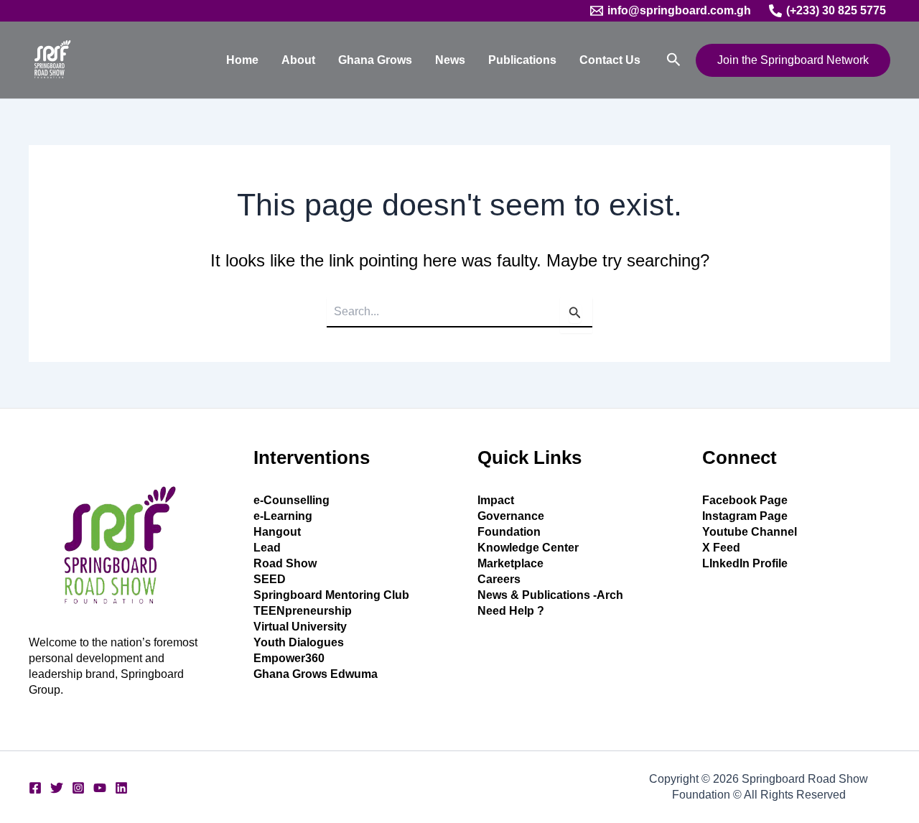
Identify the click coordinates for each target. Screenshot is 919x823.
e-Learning (282, 516)
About (298, 60)
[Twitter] (56, 787)
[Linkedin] (121, 787)
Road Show (285, 563)
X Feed (721, 547)
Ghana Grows (375, 60)
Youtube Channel (749, 532)
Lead (267, 547)
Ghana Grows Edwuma (315, 674)
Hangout (277, 532)
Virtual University (300, 626)
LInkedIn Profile (745, 563)
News (450, 60)
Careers (499, 579)
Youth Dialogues (298, 642)
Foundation (509, 532)
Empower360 (289, 658)
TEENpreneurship (302, 611)
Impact (495, 500)
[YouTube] (99, 787)
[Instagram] (78, 787)
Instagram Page (745, 516)
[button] (673, 60)
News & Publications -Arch (550, 595)
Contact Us (609, 60)
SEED (269, 579)
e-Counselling (291, 500)
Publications (522, 60)
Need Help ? (510, 611)
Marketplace (510, 563)
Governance (510, 516)
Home (242, 60)
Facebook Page (745, 500)
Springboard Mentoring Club (331, 595)
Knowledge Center (528, 547)
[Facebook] (35, 787)
